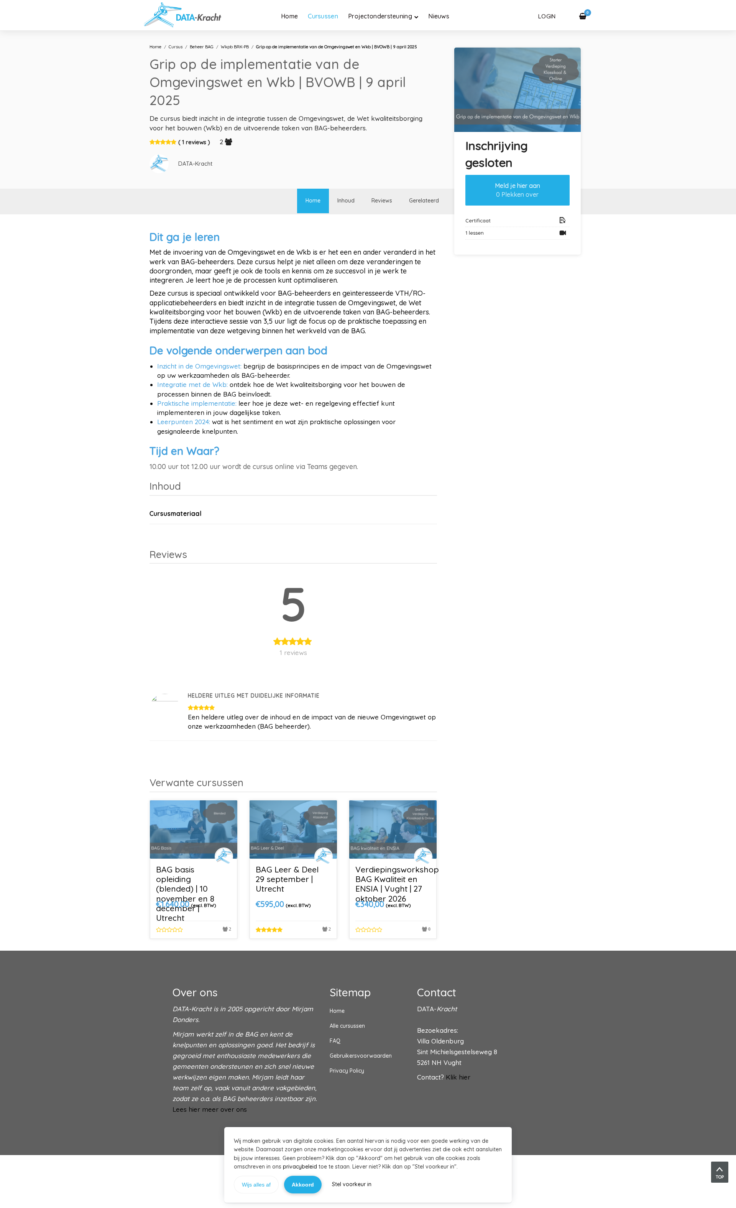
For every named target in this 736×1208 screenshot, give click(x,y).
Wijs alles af (256, 1185)
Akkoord (303, 1185)
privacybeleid (300, 1166)
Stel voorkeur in (351, 1184)
